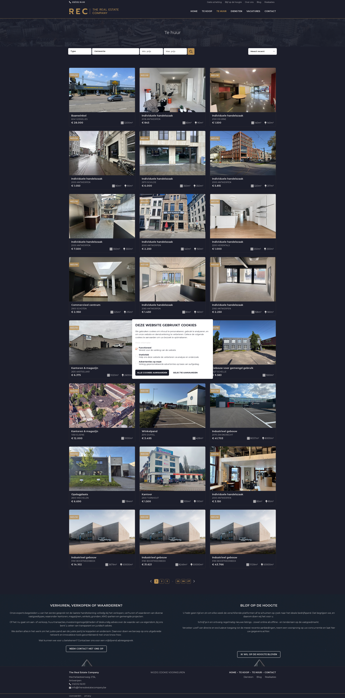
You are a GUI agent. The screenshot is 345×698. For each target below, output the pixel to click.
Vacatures (253, 11)
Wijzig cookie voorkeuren (168, 672)
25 (178, 581)
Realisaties (269, 2)
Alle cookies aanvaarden (152, 372)
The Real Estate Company (84, 672)
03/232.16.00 (78, 2)
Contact (270, 11)
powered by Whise (169, 695)
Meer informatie (143, 342)
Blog (259, 2)
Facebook (263, 683)
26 (183, 581)
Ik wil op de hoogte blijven (259, 654)
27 (188, 581)
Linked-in (268, 683)
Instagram (274, 683)
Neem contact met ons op (86, 648)
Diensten (236, 11)
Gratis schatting (214, 2)
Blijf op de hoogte (233, 2)
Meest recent (258, 51)
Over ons (249, 2)
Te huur (221, 11)
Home (194, 11)
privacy (87, 696)
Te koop (207, 11)
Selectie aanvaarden (185, 372)
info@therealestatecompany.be (89, 687)
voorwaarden (75, 696)
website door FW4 (185, 696)
